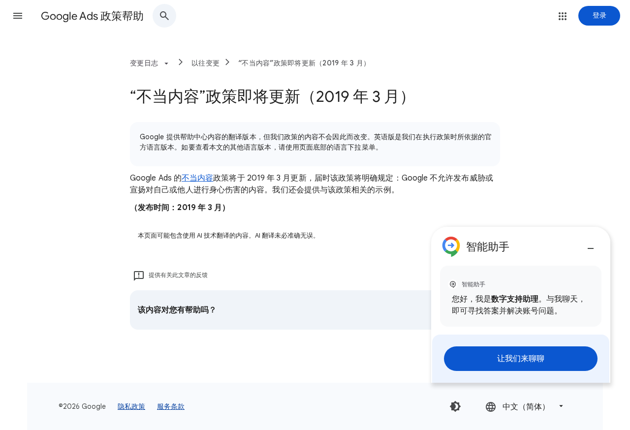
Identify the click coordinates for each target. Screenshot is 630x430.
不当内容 (197, 178)
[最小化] (590, 244)
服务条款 (171, 406)
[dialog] (520, 305)
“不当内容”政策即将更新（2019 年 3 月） (304, 63)
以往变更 (205, 63)
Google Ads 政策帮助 (92, 16)
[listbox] (525, 406)
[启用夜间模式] (455, 406)
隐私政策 (131, 406)
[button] (18, 16)
